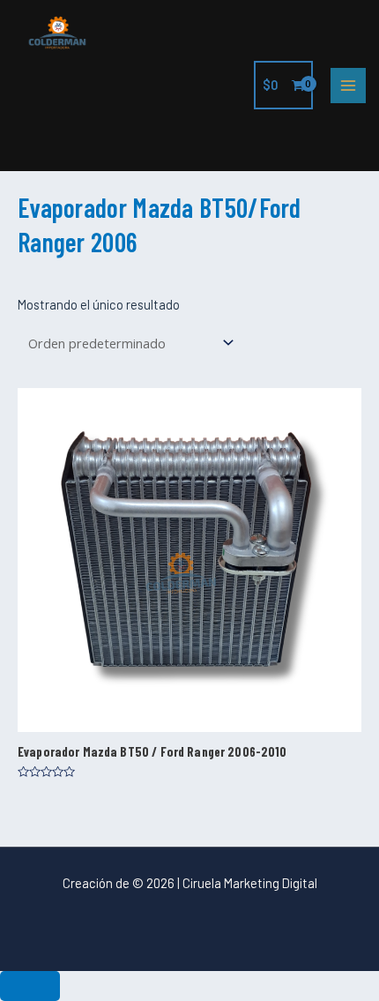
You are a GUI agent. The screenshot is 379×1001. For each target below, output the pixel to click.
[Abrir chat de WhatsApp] (30, 986)
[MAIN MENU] (348, 85)
